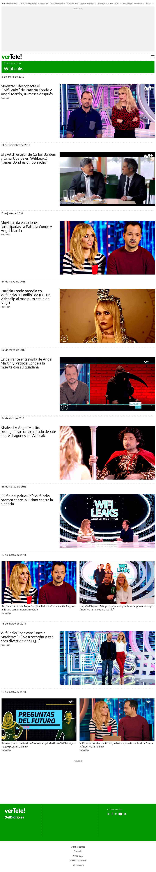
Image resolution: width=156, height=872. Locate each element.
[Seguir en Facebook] (112, 814)
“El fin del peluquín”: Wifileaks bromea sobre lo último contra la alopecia (27, 499)
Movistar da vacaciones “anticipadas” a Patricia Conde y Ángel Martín (26, 226)
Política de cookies (78, 860)
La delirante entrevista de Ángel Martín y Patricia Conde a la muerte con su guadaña (26, 363)
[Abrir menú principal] (152, 56)
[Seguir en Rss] (125, 814)
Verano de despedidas (57, 3)
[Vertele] (15, 810)
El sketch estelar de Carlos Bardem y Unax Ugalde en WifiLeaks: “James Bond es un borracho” (28, 158)
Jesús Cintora (91, 3)
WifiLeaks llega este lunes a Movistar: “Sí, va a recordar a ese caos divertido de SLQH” (27, 636)
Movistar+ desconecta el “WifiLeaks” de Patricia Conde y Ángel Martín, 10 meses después (27, 90)
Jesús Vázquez (128, 3)
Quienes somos (78, 846)
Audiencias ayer (43, 3)
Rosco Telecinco (80, 3)
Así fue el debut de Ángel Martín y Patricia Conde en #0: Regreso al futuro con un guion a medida (38, 608)
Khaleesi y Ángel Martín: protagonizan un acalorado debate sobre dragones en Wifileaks (28, 431)
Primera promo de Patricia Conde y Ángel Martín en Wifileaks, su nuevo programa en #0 (38, 745)
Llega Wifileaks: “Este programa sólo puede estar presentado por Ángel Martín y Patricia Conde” (117, 608)
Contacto (78, 851)
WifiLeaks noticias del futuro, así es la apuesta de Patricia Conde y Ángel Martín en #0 (116, 745)
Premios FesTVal (115, 3)
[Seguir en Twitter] (108, 814)
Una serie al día (139, 3)
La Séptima (70, 3)
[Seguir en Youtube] (120, 814)
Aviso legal (78, 856)
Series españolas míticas (28, 3)
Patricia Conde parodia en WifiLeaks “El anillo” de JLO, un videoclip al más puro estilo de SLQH (25, 296)
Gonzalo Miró (150, 3)
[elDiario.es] (14, 817)
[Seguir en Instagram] (116, 814)
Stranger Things (103, 3)
